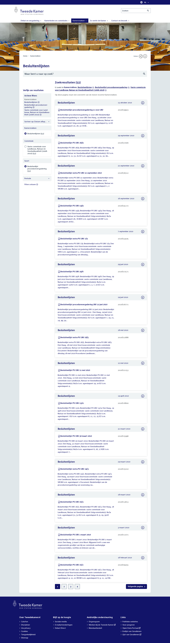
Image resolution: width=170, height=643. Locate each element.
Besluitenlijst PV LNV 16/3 (71, 502)
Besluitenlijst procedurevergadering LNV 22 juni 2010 (83, 304)
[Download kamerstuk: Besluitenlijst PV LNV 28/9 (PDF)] (142, 135)
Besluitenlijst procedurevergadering (111, 87)
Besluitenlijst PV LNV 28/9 (71, 143)
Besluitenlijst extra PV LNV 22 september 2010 (81, 173)
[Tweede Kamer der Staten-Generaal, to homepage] (29, 10)
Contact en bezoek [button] (119, 20)
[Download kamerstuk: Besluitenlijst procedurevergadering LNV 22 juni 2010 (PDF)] (142, 297)
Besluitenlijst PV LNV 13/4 (71, 403)
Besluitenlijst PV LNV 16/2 (71, 565)
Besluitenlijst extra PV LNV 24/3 (74, 469)
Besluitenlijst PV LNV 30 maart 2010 (76, 436)
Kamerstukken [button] (79, 20)
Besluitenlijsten (85, 87)
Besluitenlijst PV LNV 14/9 (71, 206)
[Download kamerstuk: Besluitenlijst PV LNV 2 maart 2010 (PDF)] (142, 527)
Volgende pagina (135, 586)
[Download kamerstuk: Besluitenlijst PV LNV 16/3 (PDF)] (142, 494)
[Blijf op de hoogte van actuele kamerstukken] (145, 56)
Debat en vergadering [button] (30, 20)
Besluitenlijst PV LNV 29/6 (71, 271)
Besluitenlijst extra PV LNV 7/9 (74, 238)
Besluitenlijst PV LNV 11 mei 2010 (75, 370)
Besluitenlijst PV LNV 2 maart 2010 (75, 535)
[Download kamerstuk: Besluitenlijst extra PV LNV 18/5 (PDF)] (142, 330)
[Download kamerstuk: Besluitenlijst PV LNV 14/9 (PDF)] (142, 198)
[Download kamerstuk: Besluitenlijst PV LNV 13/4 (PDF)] (142, 396)
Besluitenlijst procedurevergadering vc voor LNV (81, 110)
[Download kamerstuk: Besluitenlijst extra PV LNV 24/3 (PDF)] (142, 461)
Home (25, 56)
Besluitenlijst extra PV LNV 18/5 (74, 337)
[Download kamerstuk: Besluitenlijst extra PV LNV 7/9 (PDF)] (142, 231)
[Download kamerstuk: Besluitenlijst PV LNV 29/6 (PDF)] (142, 264)
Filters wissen (30, 184)
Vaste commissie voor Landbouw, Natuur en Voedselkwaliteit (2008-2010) (37, 112)
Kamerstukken (35, 56)
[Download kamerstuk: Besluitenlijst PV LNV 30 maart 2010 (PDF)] (142, 428)
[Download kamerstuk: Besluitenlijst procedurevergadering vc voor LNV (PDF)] (142, 102)
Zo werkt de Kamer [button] (98, 20)
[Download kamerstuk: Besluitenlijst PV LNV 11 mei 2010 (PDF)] (142, 363)
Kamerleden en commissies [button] (56, 20)
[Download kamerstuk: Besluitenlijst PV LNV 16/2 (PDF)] (142, 557)
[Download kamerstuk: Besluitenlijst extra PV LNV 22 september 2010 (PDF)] (142, 165)
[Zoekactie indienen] (148, 10)
